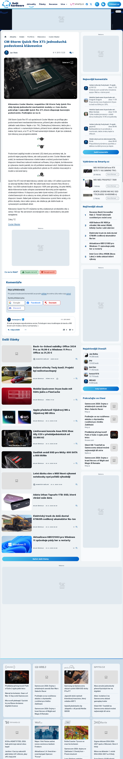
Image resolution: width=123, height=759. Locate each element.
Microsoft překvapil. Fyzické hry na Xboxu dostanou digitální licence (16, 703)
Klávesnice (41, 37)
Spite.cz (88, 453)
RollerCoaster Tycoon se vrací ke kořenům (74, 742)
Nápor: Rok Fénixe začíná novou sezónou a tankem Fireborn (45, 744)
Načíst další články (41, 559)
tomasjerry (16, 320)
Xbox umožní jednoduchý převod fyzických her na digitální (104, 688)
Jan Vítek (14, 53)
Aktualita (13, 37)
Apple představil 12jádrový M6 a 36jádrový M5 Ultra (51, 411)
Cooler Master (54, 37)
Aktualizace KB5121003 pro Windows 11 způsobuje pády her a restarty (54, 539)
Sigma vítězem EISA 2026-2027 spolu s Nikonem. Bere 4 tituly (105, 744)
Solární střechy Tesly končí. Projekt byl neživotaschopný (53, 369)
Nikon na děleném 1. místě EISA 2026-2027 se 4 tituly (104, 752)
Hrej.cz (87, 412)
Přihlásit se (114, 4)
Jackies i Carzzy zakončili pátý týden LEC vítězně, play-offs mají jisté (16, 754)
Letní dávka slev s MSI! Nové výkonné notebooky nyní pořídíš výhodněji (54, 475)
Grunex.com (89, 440)
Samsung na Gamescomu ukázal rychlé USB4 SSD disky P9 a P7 (76, 688)
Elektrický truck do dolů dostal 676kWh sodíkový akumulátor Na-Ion (54, 517)
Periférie (30, 37)
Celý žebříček (101, 389)
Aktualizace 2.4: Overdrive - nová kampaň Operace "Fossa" (46, 754)
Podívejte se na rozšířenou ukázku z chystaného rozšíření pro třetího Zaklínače (97, 420)
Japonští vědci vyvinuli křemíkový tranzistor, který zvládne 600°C (75, 698)
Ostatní (21, 37)
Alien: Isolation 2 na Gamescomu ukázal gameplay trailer (102, 698)
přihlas (44, 294)
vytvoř (68, 294)
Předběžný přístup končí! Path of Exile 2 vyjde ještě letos (96, 435)
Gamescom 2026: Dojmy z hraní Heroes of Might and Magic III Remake (97, 460)
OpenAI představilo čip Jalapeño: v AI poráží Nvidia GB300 (75, 708)
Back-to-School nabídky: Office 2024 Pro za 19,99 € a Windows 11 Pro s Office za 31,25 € (54, 349)
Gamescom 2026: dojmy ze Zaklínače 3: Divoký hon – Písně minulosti (75, 751)
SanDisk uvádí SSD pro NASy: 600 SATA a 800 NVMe (55, 454)
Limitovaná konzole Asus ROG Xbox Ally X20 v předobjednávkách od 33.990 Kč (53, 434)
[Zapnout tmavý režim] (103, 4)
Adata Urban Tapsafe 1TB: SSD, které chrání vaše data (54, 496)
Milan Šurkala (38, 378)
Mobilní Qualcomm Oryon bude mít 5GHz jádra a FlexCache (52, 390)
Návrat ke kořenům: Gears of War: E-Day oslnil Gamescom (16, 694)
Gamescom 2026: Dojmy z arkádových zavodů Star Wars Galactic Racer (96, 406)
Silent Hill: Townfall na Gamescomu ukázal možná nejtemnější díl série (97, 448)
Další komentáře (101, 152)
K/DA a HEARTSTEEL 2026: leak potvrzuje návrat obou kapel (15, 744)
